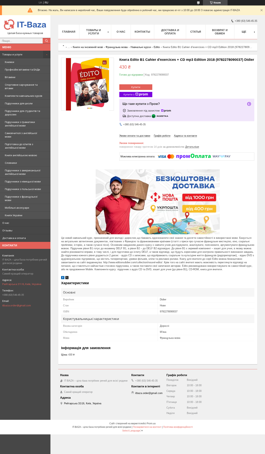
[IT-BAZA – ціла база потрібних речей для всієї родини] (25, 24)
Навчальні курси (141, 47)
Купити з (129, 94)
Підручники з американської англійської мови (22, 172)
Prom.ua (151, 423)
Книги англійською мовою (21, 155)
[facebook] (62, 278)
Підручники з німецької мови (23, 181)
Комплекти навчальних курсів (23, 96)
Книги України (13, 215)
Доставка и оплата (14, 238)
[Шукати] (46, 41)
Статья (195, 31)
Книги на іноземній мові (88, 47)
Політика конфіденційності (178, 427)
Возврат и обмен (220, 32)
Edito (157, 47)
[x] (66, 278)
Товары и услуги (12, 54)
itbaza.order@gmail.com (16, 305)
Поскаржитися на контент (147, 427)
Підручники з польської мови (23, 189)
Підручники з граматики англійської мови (20, 123)
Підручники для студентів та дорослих (22, 112)
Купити (135, 87)
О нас (5, 223)
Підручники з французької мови (21, 198)
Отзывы (7, 230)
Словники (11, 163)
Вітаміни (10, 77)
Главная (68, 31)
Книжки (9, 62)
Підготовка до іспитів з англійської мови (19, 145)
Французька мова (117, 47)
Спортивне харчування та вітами (21, 86)
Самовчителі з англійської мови (21, 134)
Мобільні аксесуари (17, 207)
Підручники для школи (19, 103)
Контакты (142, 31)
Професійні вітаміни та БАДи (22, 69)
